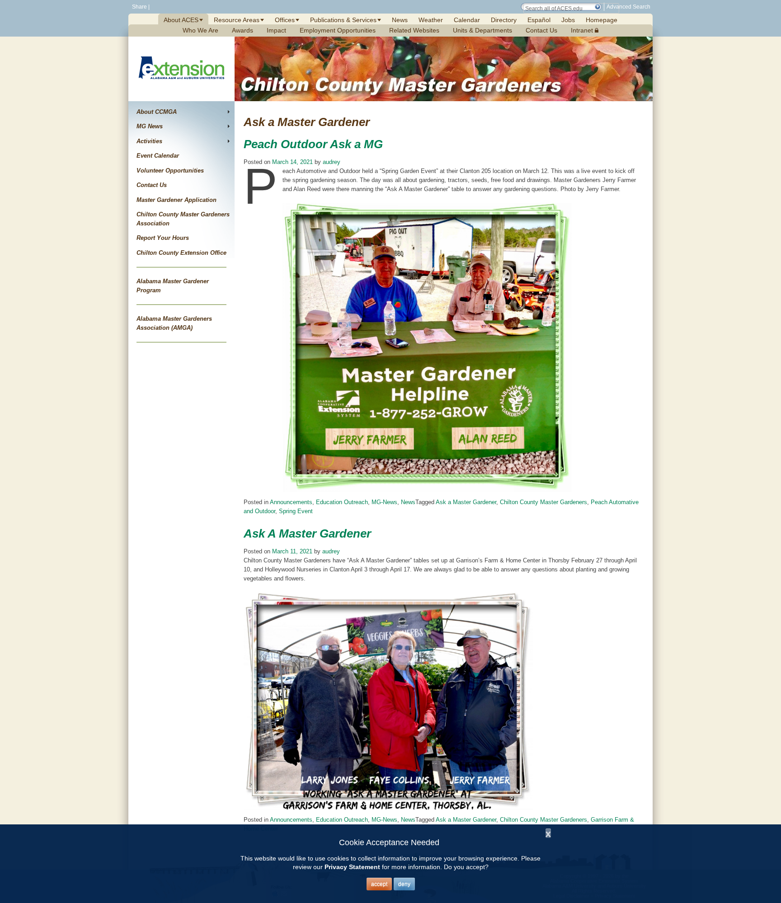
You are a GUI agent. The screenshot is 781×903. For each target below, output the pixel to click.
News (400, 19)
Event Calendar (157, 155)
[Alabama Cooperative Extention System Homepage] (181, 90)
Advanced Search (628, 7)
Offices (285, 19)
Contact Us (541, 30)
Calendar (467, 19)
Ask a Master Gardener (466, 502)
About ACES (181, 19)
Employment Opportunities (338, 30)
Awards (242, 30)
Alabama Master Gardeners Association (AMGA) (174, 323)
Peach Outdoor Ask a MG (313, 144)
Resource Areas (236, 19)
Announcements (291, 502)
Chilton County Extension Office (181, 252)
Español (538, 19)
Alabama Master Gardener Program (172, 286)
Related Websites (414, 30)
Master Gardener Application (176, 200)
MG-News (384, 502)
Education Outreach (342, 502)
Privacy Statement (352, 866)
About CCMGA (156, 111)
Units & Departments (482, 30)
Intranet (583, 30)
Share (139, 7)
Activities (149, 141)
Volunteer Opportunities (170, 170)
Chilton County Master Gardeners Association (183, 219)
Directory (504, 19)
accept (379, 884)
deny (404, 884)
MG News (149, 126)
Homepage (601, 19)
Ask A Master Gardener (307, 533)
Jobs (568, 19)
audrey (331, 162)
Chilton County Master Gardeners (543, 502)
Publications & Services (343, 19)
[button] (597, 6)
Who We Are (200, 30)
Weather (431, 19)
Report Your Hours (162, 237)
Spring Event (296, 511)
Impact (276, 30)
